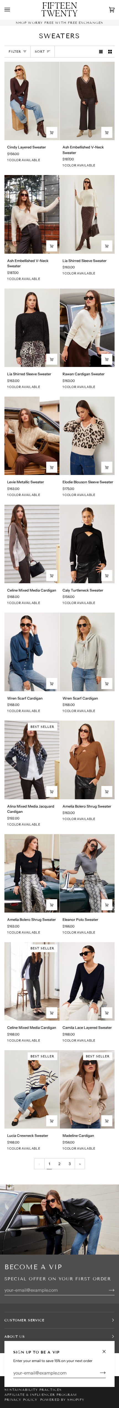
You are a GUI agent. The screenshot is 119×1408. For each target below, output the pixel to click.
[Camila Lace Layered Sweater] (87, 981)
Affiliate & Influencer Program (40, 1394)
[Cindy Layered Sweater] (32, 101)
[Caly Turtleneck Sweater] (87, 544)
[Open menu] (12, 10)
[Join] (98, 1372)
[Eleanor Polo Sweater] (87, 873)
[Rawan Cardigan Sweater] (87, 328)
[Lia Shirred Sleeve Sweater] (87, 214)
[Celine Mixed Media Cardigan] (32, 544)
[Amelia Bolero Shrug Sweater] (87, 760)
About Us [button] (14, 1336)
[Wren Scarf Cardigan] (32, 652)
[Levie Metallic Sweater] (32, 436)
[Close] (106, 1349)
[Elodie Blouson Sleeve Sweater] (87, 436)
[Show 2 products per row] (110, 51)
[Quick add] (51, 132)
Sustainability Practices (33, 1390)
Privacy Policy (20, 1399)
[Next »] (80, 1163)
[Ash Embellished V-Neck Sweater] (87, 101)
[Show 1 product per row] (100, 51)
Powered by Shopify (62, 1399)
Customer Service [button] (24, 1320)
